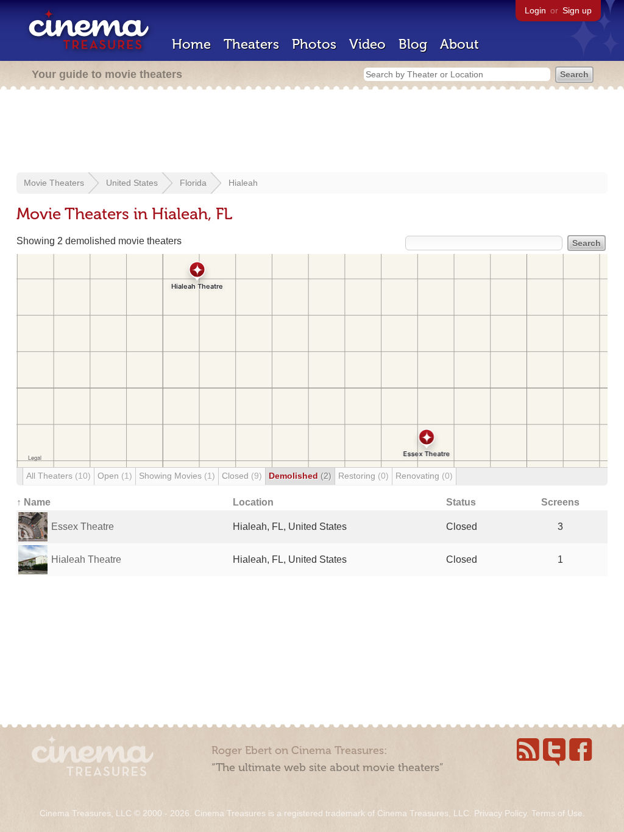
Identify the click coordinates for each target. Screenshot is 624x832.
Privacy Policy (500, 813)
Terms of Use (557, 813)
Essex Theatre (82, 526)
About (459, 44)
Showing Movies (177, 476)
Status (461, 502)
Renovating (424, 476)
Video (367, 44)
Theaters (251, 44)
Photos (314, 44)
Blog (413, 44)
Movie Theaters (54, 183)
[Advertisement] (312, 132)
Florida (193, 183)
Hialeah (243, 183)
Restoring (363, 476)
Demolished (300, 476)
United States (132, 183)
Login (535, 10)
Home (191, 44)
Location (253, 502)
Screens (560, 502)
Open (115, 476)
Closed (242, 476)
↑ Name (33, 502)
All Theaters (58, 476)
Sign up (577, 10)
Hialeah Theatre (86, 559)
